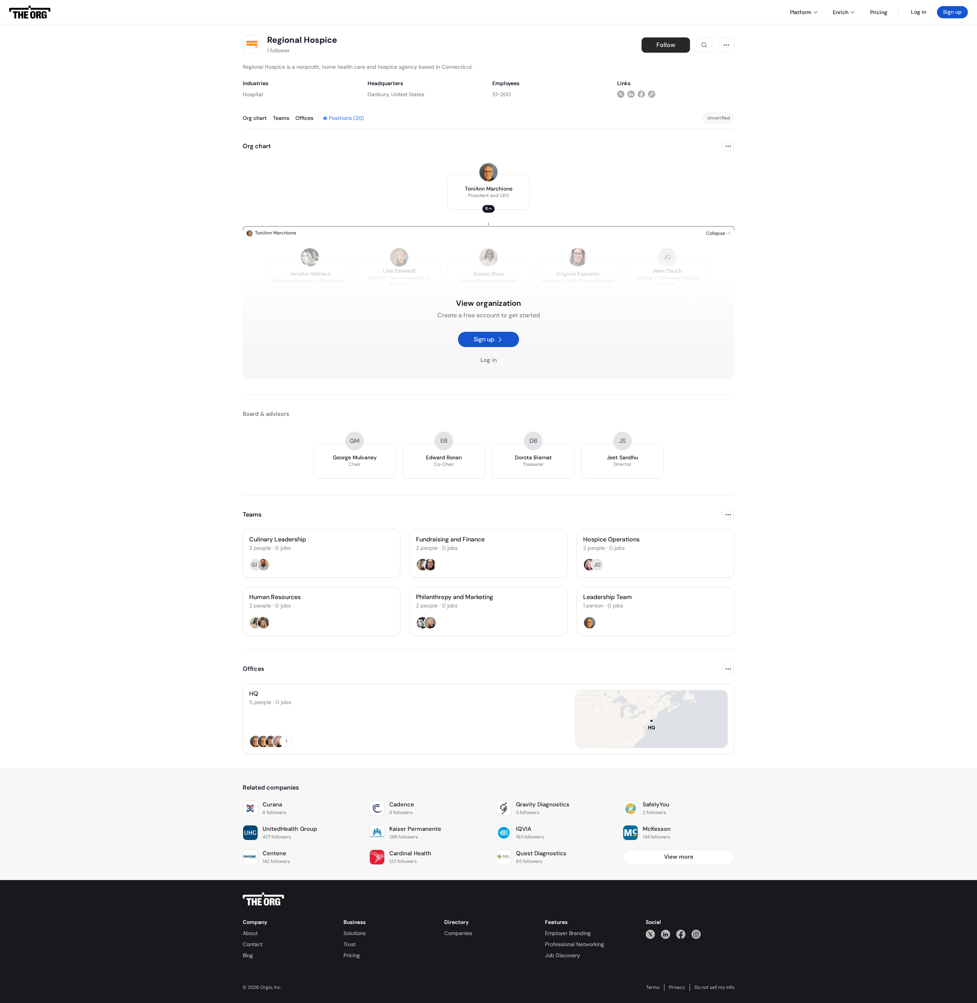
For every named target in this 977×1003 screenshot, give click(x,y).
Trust (349, 944)
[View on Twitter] (620, 94)
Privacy (677, 987)
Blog (248, 955)
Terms (652, 987)
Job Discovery (562, 955)
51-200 (501, 94)
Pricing (351, 955)
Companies (458, 933)
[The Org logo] (263, 899)
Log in (918, 11)
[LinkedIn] (665, 934)
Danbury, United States (396, 94)
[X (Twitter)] (650, 934)
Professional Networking (574, 944)
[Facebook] (680, 934)
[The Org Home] (29, 12)
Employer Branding (568, 933)
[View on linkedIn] (631, 94)
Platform (800, 12)
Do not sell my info (714, 987)
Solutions (354, 933)
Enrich (840, 12)
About (250, 933)
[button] (488, 192)
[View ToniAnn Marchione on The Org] (488, 172)
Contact (253, 944)
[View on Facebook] (641, 94)
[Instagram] (696, 934)
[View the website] (651, 94)
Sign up (952, 11)
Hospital (253, 94)
